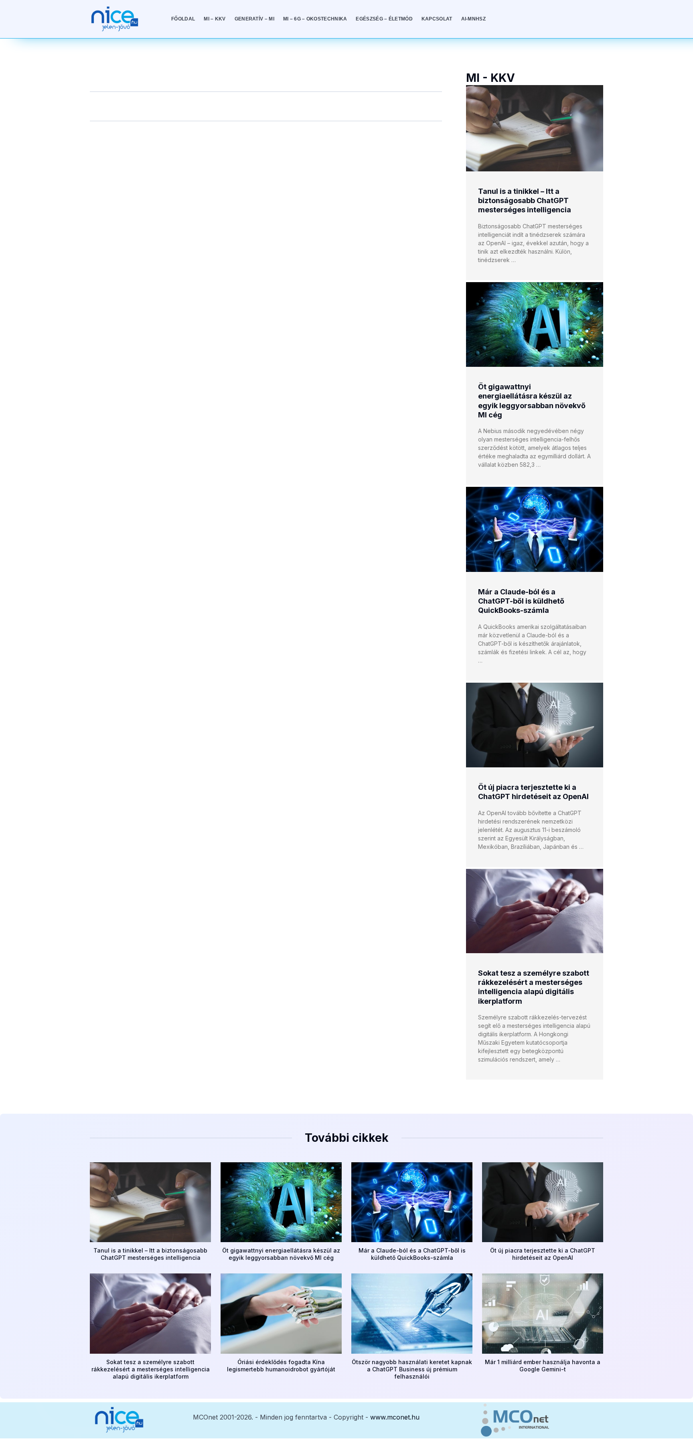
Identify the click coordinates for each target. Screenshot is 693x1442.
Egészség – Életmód (384, 19)
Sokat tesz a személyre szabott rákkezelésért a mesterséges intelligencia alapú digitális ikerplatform (150, 1369)
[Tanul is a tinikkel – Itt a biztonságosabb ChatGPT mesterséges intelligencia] (534, 128)
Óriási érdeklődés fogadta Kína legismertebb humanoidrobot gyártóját (281, 1366)
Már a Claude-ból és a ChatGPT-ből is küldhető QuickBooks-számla (521, 601)
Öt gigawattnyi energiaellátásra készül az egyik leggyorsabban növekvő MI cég (281, 1254)
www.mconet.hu (394, 1417)
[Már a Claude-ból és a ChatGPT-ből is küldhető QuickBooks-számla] (534, 529)
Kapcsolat (436, 19)
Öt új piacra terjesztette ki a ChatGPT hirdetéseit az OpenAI (542, 1254)
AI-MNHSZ (473, 19)
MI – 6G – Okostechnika (315, 19)
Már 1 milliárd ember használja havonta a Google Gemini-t (542, 1366)
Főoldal (183, 19)
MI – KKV (214, 19)
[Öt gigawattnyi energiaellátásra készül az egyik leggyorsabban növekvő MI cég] (534, 324)
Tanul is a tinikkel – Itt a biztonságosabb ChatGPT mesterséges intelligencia (524, 200)
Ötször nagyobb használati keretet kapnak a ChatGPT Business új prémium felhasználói (412, 1369)
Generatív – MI (254, 19)
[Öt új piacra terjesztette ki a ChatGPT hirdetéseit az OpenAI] (534, 725)
